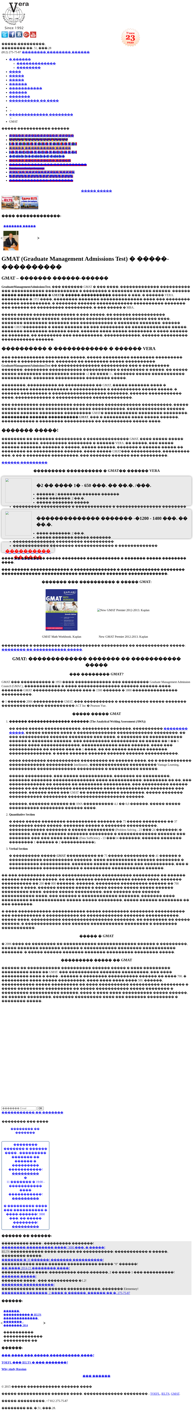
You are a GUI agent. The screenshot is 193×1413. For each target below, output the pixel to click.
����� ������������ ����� (43, 144)
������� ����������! (28, 1284)
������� (19, 96)
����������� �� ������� (32, 1112)
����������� (25, 88)
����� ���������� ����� (40, 148)
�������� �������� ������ (56, 52)
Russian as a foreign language (26, 168)
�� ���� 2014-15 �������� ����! (36, 1268)
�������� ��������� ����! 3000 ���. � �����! (53, 1247)
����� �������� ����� (37, 156)
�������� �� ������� (25, 1130)
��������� (25, 1173)
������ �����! (19, 1276)
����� (16, 75)
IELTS (165, 1393)
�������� (29, 67)
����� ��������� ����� (38, 139)
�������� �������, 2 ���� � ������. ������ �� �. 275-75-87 (66, 1293)
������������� (36, 63)
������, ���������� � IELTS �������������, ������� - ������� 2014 (22, 1318)
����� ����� (96, 191)
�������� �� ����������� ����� (42, 649)
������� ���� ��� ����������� (48, 164)
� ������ (20, 59)
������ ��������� (24, 462)
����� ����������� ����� (41, 135)
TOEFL (155, 1393)
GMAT (175, 1393)
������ (18, 84)
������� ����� (19, 226)
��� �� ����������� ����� (42, 172)
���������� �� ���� (34, 100)
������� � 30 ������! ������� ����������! (53, 1259)
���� (15, 71)
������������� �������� (41, 114)
